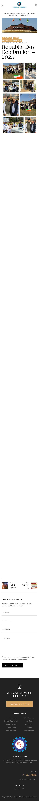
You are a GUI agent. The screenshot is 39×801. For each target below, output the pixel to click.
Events (16, 38)
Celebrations (6, 38)
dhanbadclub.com (20, 42)
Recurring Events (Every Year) (11, 40)
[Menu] (2, 5)
